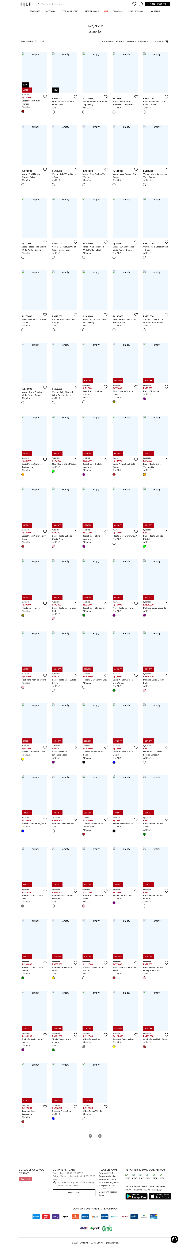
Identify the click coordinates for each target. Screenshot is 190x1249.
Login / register (158, 4)
